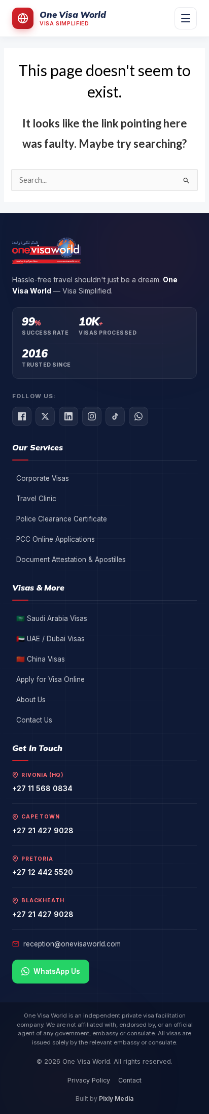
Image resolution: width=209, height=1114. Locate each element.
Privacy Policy (88, 1080)
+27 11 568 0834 (42, 788)
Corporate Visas (42, 478)
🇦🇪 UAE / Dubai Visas (50, 639)
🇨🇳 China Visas (40, 659)
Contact (130, 1080)
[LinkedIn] (68, 416)
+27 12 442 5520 (42, 872)
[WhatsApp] (138, 416)
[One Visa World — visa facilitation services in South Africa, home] (46, 251)
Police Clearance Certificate (61, 519)
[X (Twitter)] (45, 416)
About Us (31, 700)
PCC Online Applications (55, 539)
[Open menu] (186, 18)
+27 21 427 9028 (43, 830)
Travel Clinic (36, 499)
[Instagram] (91, 416)
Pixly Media (116, 1098)
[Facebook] (21, 416)
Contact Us (34, 720)
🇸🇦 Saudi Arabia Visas (51, 618)
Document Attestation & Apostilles (71, 559)
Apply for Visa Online (50, 679)
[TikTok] (115, 416)
